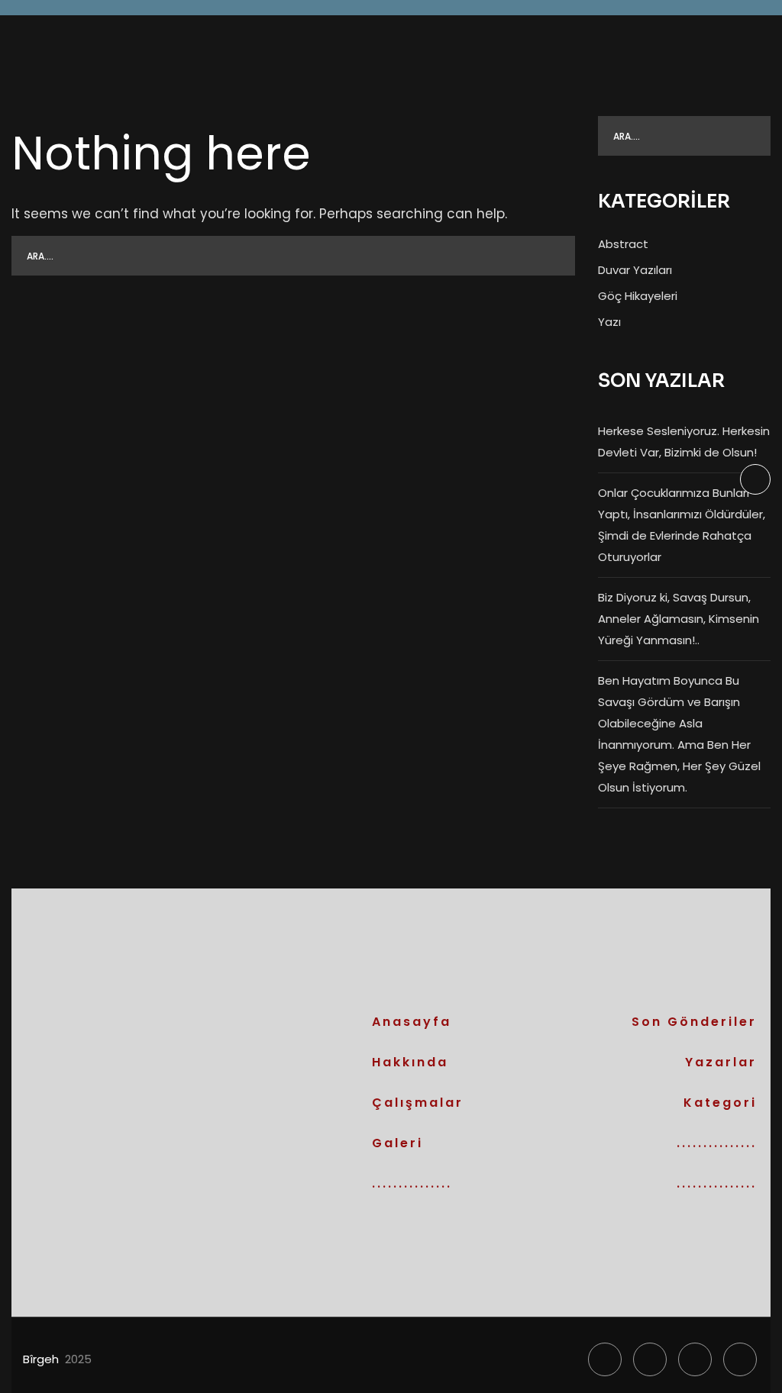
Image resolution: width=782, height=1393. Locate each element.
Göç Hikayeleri (637, 296)
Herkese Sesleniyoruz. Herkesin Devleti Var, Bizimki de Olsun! (684, 441)
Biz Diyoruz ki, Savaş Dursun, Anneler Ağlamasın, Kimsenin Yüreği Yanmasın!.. (678, 618)
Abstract (623, 244)
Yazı (609, 322)
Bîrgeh (41, 1359)
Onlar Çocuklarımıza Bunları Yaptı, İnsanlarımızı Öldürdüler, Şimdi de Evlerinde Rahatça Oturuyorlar (681, 525)
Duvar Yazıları (635, 270)
